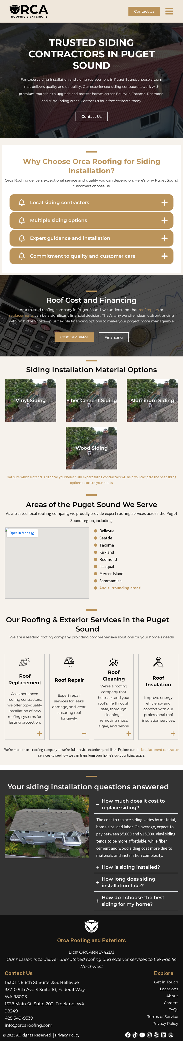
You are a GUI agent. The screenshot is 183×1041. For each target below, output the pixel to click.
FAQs (173, 1009)
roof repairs (149, 309)
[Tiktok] (135, 1035)
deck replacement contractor (157, 749)
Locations (169, 989)
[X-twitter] (170, 1035)
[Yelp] (156, 1035)
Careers (171, 1003)
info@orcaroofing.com (28, 1025)
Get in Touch (166, 982)
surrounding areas (64, 101)
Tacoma (138, 94)
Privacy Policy (165, 1023)
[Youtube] (142, 1035)
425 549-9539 (19, 1018)
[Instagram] (149, 1035)
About (172, 996)
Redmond (155, 94)
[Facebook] (128, 1035)
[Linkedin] (163, 1035)
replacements (21, 315)
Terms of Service (162, 1016)
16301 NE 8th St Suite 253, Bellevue (42, 982)
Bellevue (123, 94)
